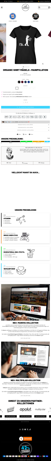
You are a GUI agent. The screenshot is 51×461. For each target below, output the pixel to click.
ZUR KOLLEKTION (25, 338)
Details (48, 138)
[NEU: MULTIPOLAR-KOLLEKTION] (25, 360)
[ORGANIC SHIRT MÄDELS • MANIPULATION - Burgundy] (10, 204)
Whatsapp (42, 162)
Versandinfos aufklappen (25, 127)
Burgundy (22, 82)
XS (33, 88)
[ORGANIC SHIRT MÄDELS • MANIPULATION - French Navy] (12, 204)
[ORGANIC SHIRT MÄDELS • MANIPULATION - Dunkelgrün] (15, 204)
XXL (30, 88)
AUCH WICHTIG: (25, 421)
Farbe (25, 79)
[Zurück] (2, 411)
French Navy (25, 82)
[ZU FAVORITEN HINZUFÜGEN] (2, 177)
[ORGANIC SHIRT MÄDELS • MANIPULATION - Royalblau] (13, 204)
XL (26, 88)
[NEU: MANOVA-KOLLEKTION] (25, 302)
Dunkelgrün (32, 82)
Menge (25, 100)
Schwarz (19, 82)
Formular (26, 163)
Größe (25, 85)
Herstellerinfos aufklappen (25, 130)
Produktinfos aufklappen (25, 124)
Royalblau (28, 82)
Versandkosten (28, 74)
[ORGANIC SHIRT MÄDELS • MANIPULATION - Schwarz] (8, 204)
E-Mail (9, 162)
